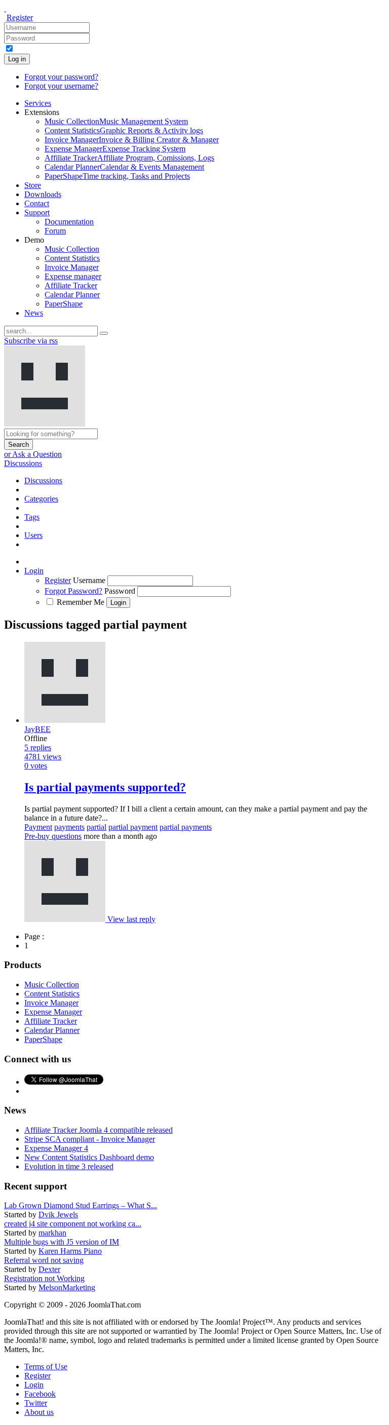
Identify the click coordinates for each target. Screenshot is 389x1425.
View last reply (131, 919)
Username (89, 580)
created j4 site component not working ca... (72, 1223)
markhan (52, 1232)
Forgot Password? (73, 591)
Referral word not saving (44, 1260)
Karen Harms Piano (70, 1251)
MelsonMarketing (66, 1287)
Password (119, 591)
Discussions (23, 463)
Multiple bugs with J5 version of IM (61, 1242)
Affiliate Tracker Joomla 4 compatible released (98, 1130)
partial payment (133, 827)
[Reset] (104, 333)
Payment (38, 827)
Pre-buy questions (53, 836)
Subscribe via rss (31, 340)
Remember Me (80, 602)
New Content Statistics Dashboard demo (89, 1157)
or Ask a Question (33, 454)
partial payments (186, 827)
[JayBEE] (65, 919)
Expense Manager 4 (56, 1148)
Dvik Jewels (58, 1214)
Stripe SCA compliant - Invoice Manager (89, 1139)
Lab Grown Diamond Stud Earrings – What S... (80, 1205)
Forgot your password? (61, 76)
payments (69, 827)
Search (18, 444)
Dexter (49, 1269)
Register (20, 17)
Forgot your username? (61, 86)
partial (96, 827)
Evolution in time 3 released (68, 1166)
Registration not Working (44, 1278)
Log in (17, 59)
